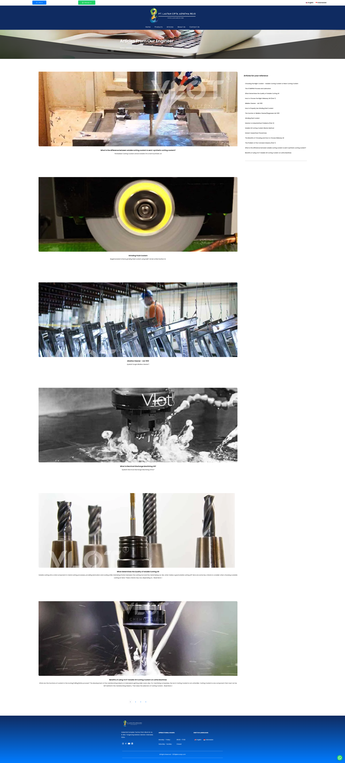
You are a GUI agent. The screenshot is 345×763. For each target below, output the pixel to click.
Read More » (158, 578)
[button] (339, 757)
